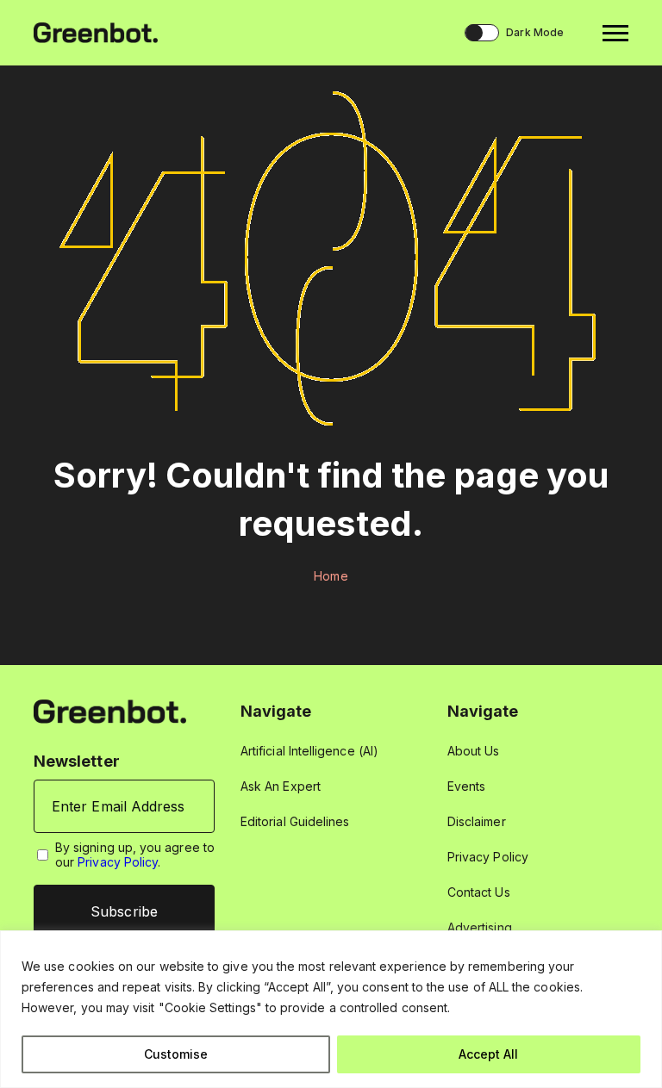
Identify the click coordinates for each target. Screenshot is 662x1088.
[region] (331, 1009)
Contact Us (478, 892)
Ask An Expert (280, 786)
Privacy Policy (118, 862)
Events (466, 786)
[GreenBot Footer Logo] (110, 710)
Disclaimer (476, 821)
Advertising (479, 927)
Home (330, 576)
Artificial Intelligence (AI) (309, 750)
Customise (176, 1054)
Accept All (488, 1054)
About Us (473, 750)
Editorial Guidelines (294, 821)
